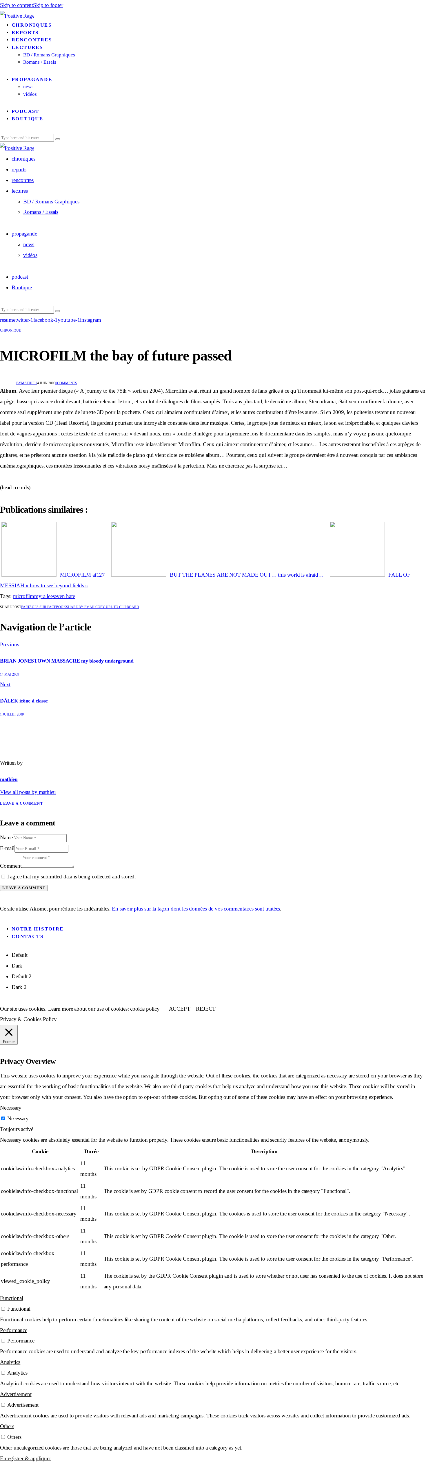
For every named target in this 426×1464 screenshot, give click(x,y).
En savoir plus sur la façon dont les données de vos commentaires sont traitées (196, 909)
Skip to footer (48, 5)
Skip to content (16, 5)
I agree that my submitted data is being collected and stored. (71, 876)
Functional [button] (11, 1298)
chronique (10, 330)
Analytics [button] (10, 1362)
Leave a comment (21, 803)
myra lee (43, 596)
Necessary (18, 1118)
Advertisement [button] (15, 1394)
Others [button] (7, 1426)
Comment (11, 866)
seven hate (64, 596)
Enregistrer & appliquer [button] (25, 1458)
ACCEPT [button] (179, 1009)
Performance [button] (13, 1330)
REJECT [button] (206, 1009)
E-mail (7, 848)
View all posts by (28, 792)
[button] (117, 607)
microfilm (23, 596)
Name (6, 837)
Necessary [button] (10, 1108)
